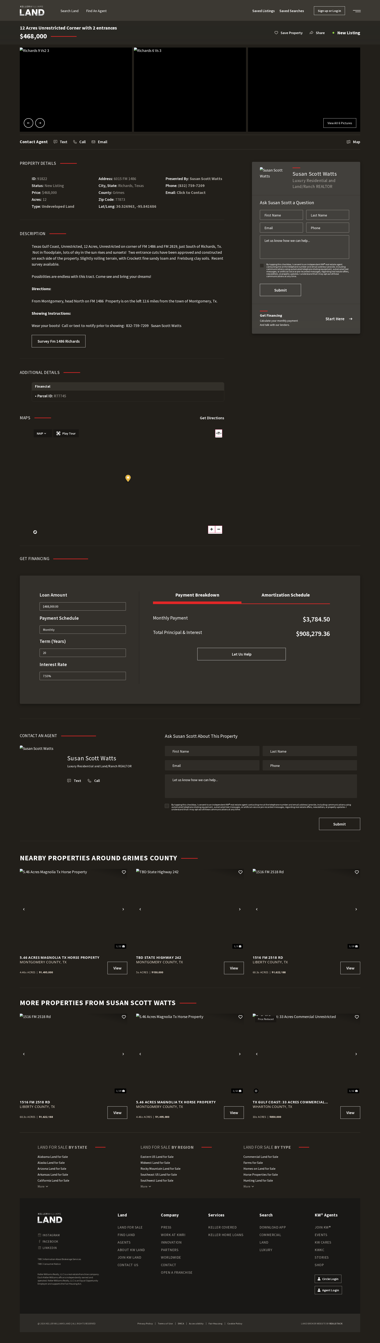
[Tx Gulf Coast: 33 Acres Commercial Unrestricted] (306, 1054)
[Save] (124, 872)
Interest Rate (53, 664)
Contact (168, 1265)
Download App (272, 1227)
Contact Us (128, 1265)
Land (263, 1242)
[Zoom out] (218, 529)
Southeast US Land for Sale (159, 1174)
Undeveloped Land (58, 206)
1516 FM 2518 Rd (268, 957)
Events (321, 1234)
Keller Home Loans (225, 1234)
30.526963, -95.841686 (136, 206)
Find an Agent (96, 11)
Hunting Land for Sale (258, 1180)
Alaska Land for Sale (51, 1163)
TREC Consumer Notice (49, 1263)
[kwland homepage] (50, 1218)
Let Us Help (242, 654)
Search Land (70, 11)
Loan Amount (53, 595)
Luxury (265, 1250)
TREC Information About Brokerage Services (59, 1259)
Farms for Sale (253, 1163)
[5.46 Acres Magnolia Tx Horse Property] (73, 909)
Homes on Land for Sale (259, 1168)
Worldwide (171, 1257)
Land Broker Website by (321, 1323)
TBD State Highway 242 (158, 957)
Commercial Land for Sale (260, 1157)
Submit (280, 290)
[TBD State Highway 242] (190, 909)
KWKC (319, 1250)
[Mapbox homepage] (35, 532)
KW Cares (323, 1242)
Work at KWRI (173, 1234)
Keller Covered (222, 1227)
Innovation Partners (171, 1246)
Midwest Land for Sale (155, 1163)
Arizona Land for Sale (52, 1168)
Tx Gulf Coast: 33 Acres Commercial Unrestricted (289, 1102)
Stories (322, 1257)
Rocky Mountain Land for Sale (160, 1168)
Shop (319, 1265)
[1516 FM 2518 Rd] (306, 909)
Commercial (270, 1234)
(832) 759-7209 (191, 185)
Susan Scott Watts (206, 178)
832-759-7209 (137, 325)
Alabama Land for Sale (53, 1157)
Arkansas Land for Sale (53, 1174)
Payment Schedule (59, 618)
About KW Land (131, 1250)
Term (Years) (53, 641)
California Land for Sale (53, 1180)
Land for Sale (130, 1227)
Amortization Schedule (286, 595)
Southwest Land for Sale (157, 1180)
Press (166, 1227)
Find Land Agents (126, 1238)
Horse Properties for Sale (260, 1174)
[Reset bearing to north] (218, 433)
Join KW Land (129, 1257)
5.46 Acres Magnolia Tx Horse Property (59, 957)
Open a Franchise (177, 1272)
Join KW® (323, 1227)
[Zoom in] (211, 529)
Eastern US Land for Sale (157, 1157)
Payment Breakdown (197, 595)
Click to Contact (191, 192)
